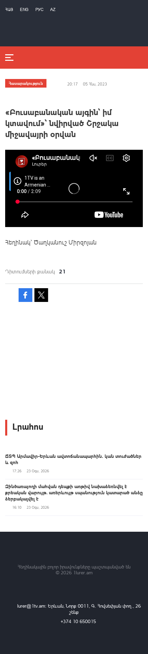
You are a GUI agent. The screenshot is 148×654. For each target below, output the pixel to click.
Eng (24, 9)
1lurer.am (83, 572)
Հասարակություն (26, 83)
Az (52, 9)
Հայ (9, 9)
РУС (39, 9)
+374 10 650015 (78, 621)
